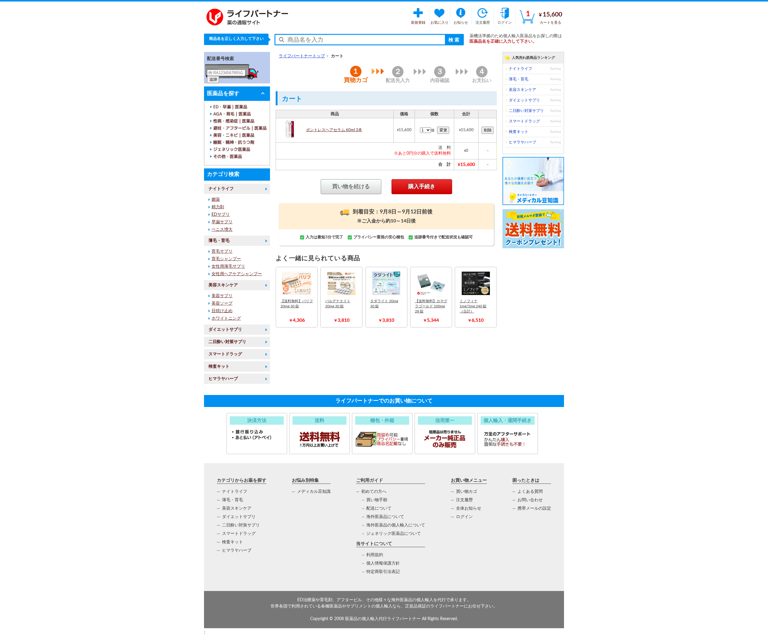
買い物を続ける (351, 186)
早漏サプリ (222, 222)
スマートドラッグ (225, 354)
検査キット (219, 366)
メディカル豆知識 (314, 492)
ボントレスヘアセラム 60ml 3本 (334, 130)
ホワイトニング (226, 318)
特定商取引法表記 (383, 572)
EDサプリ (221, 215)
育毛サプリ (222, 251)
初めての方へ (373, 492)
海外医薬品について (385, 517)
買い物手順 (376, 500)
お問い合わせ (530, 500)
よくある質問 (530, 492)
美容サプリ (222, 296)
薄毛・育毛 (219, 241)
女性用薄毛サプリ (228, 266)
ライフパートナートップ (302, 56)
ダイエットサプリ (225, 329)
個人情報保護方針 (383, 563)
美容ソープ (222, 303)
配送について (379, 508)
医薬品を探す (223, 93)
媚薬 (216, 199)
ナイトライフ (221, 189)
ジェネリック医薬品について (393, 534)
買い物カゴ (466, 492)
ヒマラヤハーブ (223, 379)
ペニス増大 (222, 230)
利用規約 (374, 555)
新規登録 (418, 22)
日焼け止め (222, 311)
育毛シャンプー (226, 259)
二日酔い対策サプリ (227, 342)
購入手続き (421, 186)
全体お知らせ (468, 508)
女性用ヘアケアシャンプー (237, 274)
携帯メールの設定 (534, 508)
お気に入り (439, 22)
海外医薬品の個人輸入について (395, 525)
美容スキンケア (223, 285)
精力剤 (218, 207)
